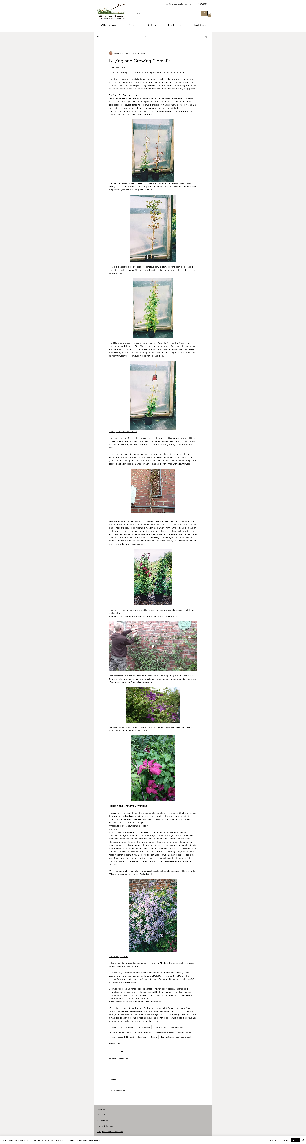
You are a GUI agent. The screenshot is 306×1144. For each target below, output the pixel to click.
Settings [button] (273, 1140)
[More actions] (195, 53)
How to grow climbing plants (120, 1032)
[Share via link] (127, 1051)
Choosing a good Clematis (147, 1037)
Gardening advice (184, 1032)
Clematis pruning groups (165, 1032)
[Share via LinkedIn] (121, 1051)
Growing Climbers (177, 1027)
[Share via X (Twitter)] (116, 1051)
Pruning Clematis (144, 1027)
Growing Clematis (127, 1027)
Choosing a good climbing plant (122, 1037)
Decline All (284, 1140)
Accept (295, 1140)
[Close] (303, 1140)
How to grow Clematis (143, 1032)
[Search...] (204, 13)
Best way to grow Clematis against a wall (176, 1037)
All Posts (100, 37)
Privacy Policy (94, 1140)
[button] (210, 15)
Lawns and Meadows (132, 37)
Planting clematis (160, 1027)
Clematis (113, 1027)
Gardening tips (150, 37)
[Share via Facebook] (110, 1051)
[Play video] (153, 646)
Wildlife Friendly (114, 37)
